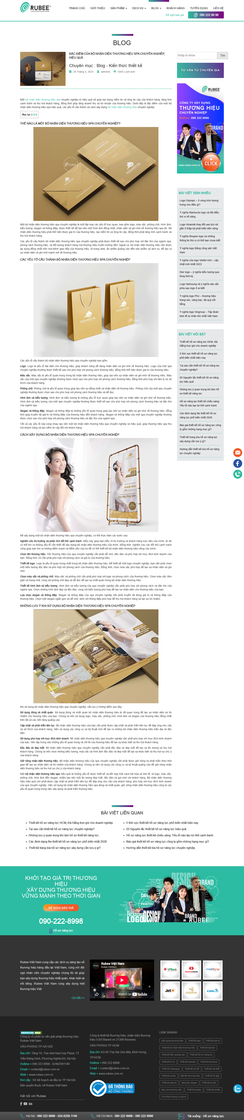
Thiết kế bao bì (213, 1041)
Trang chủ (77, 8)
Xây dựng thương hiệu (172, 1041)
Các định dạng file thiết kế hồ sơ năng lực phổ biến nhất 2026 (68, 841)
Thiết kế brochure (208, 1062)
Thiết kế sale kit (168, 1083)
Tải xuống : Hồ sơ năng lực (205, 1116)
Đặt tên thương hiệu (190, 1076)
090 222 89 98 (209, 15)
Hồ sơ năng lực (63, 930)
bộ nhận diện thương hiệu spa (42, 99)
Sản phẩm (117, 8)
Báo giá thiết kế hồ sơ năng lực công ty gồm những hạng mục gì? (167, 841)
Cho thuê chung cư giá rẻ (173, 1096)
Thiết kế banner (207, 1047)
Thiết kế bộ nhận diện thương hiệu (178, 1047)
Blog (155, 8)
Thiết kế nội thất (211, 1069)
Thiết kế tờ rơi (168, 1062)
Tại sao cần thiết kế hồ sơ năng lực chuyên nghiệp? (61, 829)
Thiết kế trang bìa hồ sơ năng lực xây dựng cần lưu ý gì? (65, 847)
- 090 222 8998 (143, 1116)
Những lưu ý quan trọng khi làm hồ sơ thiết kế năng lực (64, 835)
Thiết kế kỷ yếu (209, 1083)
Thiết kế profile (213, 1090)
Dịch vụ (138, 8)
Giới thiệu (97, 8)
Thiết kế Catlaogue (170, 1069)
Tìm (222, 55)
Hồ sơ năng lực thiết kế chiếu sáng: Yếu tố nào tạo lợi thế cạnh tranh (169, 835)
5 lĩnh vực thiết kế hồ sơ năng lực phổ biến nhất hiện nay (162, 822)
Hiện (34, 114)
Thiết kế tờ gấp (212, 1076)
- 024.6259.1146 (66, 1116)
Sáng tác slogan (189, 1083)
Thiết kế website (187, 1062)
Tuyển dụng (199, 8)
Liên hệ (218, 8)
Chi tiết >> (78, 997)
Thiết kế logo (194, 1041)
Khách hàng (176, 8)
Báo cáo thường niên (171, 1090)
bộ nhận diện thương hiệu (122, 107)
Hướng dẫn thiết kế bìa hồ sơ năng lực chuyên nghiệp (160, 847)
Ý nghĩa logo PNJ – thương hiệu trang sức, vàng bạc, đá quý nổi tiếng (198, 300)
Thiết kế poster (168, 1076)
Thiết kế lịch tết (192, 1069)
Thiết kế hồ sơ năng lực (201, 1054)
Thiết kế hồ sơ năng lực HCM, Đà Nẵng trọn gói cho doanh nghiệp (71, 822)
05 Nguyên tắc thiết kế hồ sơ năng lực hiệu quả (156, 829)
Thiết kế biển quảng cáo (173, 1054)
